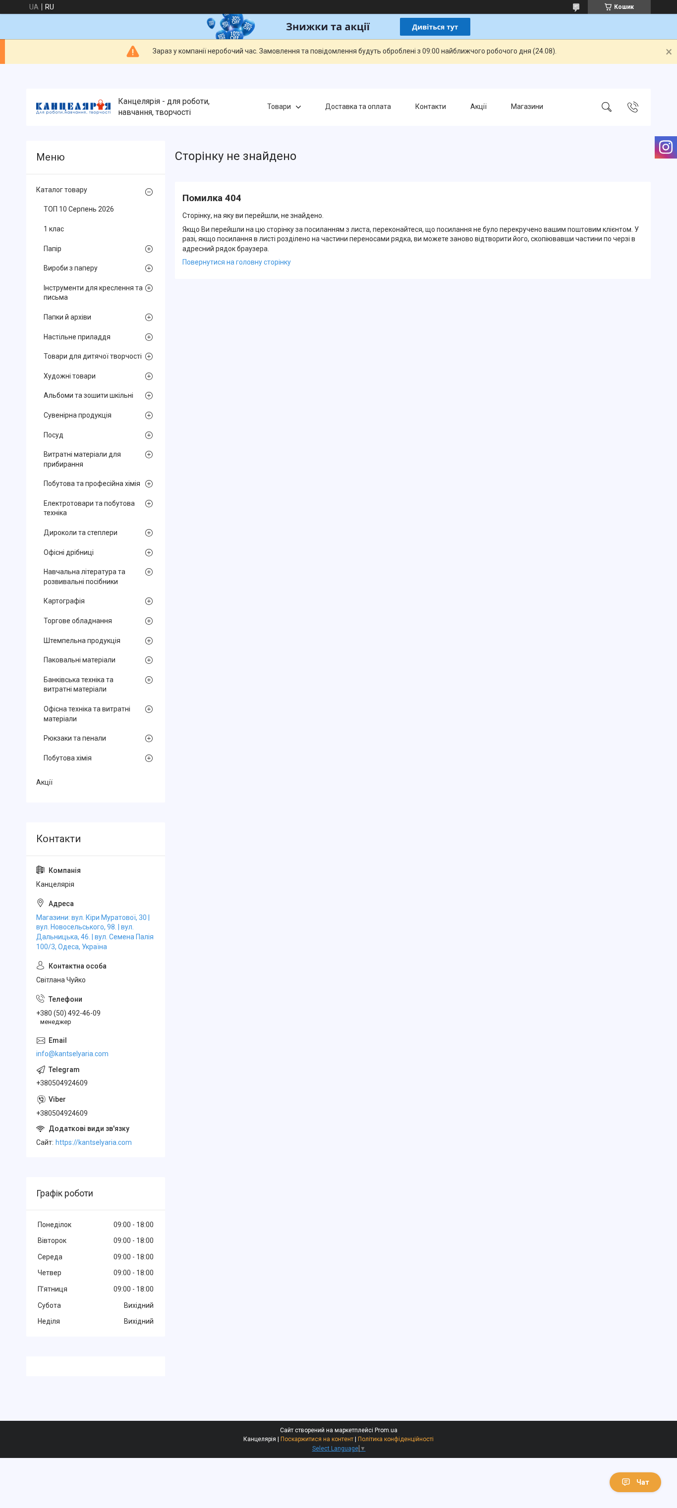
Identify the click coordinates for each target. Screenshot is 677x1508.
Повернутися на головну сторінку (236, 262)
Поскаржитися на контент (317, 1439)
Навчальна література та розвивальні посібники (84, 577)
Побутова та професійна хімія (92, 483)
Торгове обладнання (78, 621)
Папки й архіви (67, 317)
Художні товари (70, 376)
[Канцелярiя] (73, 107)
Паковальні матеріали (79, 660)
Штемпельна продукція (82, 641)
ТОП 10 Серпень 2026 (79, 209)
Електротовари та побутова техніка (89, 508)
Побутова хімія (68, 758)
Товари (279, 107)
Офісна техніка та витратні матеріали (87, 714)
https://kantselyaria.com (94, 1142)
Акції (478, 107)
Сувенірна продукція (78, 415)
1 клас (54, 229)
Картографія (64, 601)
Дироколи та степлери (80, 533)
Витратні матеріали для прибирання (82, 459)
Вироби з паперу (71, 268)
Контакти (430, 107)
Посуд (53, 435)
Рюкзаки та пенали (75, 738)
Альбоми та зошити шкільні (88, 395)
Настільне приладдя (77, 337)
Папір (52, 249)
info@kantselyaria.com (72, 1054)
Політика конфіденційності (396, 1439)
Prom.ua (386, 1430)
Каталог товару (61, 190)
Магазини (527, 107)
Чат (642, 1482)
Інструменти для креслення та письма (93, 293)
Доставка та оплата (358, 107)
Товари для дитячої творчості (93, 356)
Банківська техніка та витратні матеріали (78, 685)
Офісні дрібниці (69, 552)
